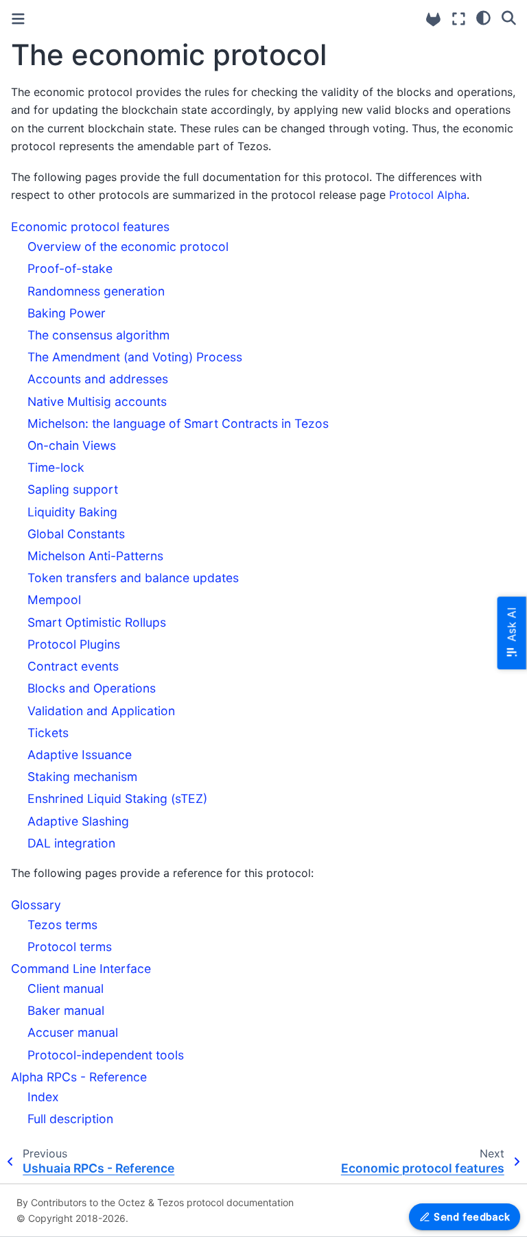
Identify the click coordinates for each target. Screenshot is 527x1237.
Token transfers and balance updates (133, 578)
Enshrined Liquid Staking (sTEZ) (117, 798)
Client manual (65, 988)
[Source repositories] (433, 19)
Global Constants (76, 534)
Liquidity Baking (72, 512)
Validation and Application (101, 711)
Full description (70, 1119)
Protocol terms (69, 946)
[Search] (509, 17)
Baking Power (66, 313)
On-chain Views (71, 445)
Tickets (48, 732)
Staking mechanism (82, 776)
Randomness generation (96, 291)
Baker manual (65, 1010)
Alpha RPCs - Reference (79, 1077)
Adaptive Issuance (79, 754)
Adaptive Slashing (78, 821)
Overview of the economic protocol (128, 246)
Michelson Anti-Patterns (95, 556)
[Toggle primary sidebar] (18, 18)
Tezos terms (62, 924)
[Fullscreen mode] (458, 18)
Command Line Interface (81, 968)
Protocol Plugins (73, 644)
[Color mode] (483, 17)
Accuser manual (72, 1032)
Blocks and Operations (91, 688)
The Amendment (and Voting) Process (134, 357)
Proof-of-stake (70, 268)
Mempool (54, 599)
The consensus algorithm (98, 335)
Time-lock (55, 467)
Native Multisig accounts (97, 401)
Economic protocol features (90, 226)
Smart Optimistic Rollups (96, 622)
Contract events (73, 666)
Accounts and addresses (97, 379)
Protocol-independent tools (105, 1055)
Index (43, 1097)
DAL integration (71, 843)
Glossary (36, 905)
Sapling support (72, 489)
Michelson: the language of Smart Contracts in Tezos (178, 423)
